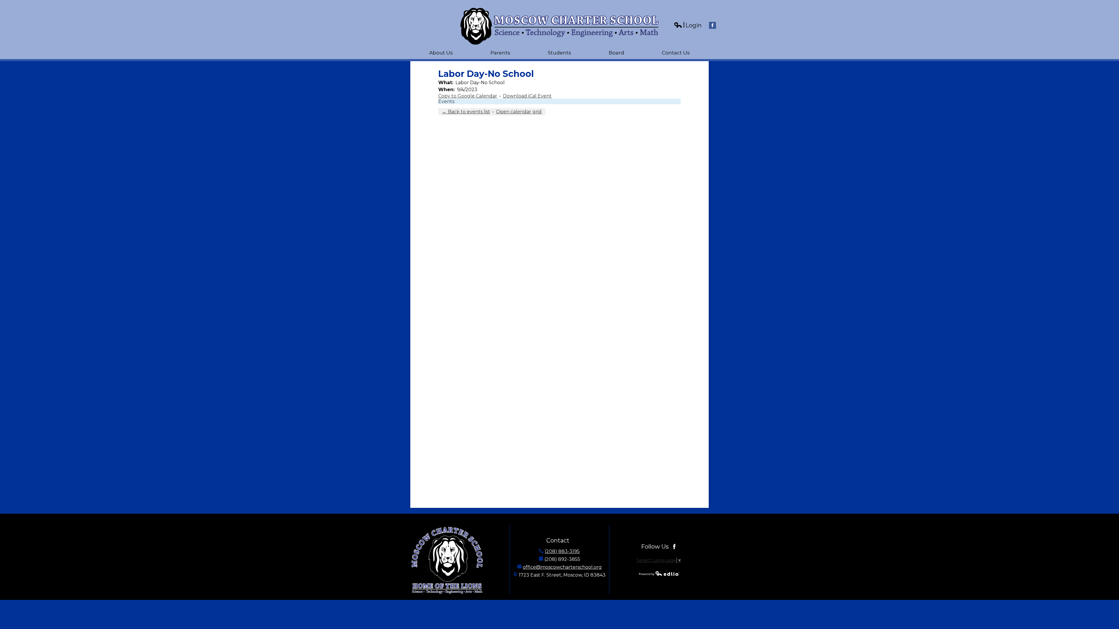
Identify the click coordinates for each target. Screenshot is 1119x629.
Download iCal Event (527, 96)
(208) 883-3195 (562, 551)
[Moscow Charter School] (559, 26)
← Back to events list (466, 111)
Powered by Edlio (659, 573)
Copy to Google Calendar (467, 96)
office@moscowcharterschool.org (562, 567)
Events (446, 101)
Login (688, 25)
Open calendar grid (519, 111)
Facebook (712, 25)
